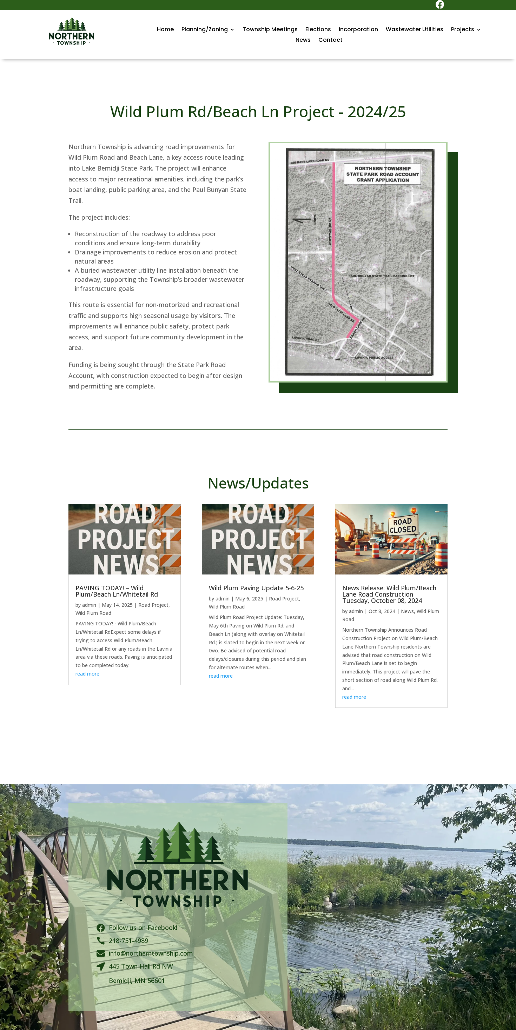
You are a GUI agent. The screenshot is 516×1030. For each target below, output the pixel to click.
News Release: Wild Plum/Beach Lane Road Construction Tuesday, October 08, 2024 (389, 594)
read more (87, 673)
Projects (462, 30)
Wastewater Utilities (414, 30)
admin (89, 605)
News (303, 41)
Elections (318, 30)
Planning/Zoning (204, 30)
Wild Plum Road (93, 613)
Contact (330, 41)
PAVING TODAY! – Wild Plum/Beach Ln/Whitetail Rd (116, 591)
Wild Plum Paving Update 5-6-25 (256, 588)
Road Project (153, 605)
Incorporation (358, 30)
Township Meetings (270, 30)
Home (165, 30)
